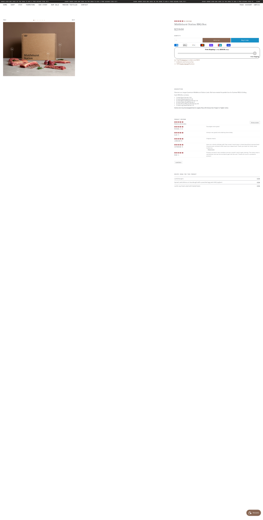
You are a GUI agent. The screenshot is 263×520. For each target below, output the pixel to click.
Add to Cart (216, 40)
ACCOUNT (248, 5)
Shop (13, 5)
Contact (84, 5)
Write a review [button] (255, 122)
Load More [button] (178, 162)
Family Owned (184, 64)
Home (5, 5)
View (258, 178)
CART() (257, 5)
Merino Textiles (70, 5)
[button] (179, 21)
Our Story (43, 5)
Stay (20, 5)
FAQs (242, 5)
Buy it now (245, 40)
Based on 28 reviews (180, 123)
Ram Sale (55, 5)
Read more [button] (211, 149)
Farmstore (30, 5)
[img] (178, 127)
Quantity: (177, 35)
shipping (184, 60)
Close (258, 1)
